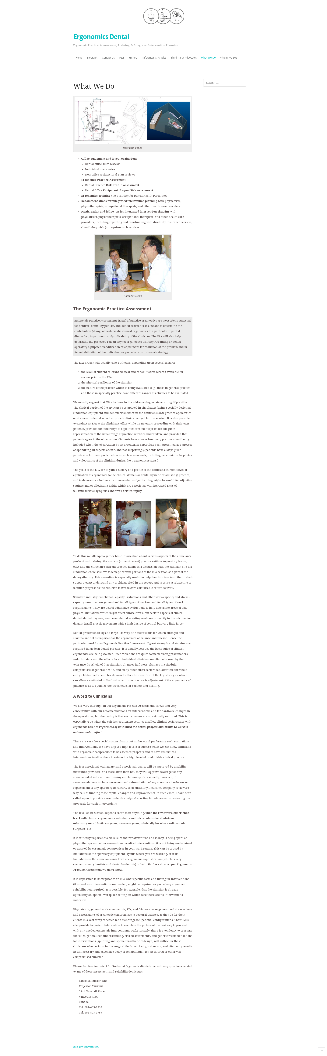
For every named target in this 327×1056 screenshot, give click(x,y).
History (133, 57)
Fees (121, 57)
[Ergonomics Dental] (163, 16)
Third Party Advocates (184, 57)
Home (79, 57)
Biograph (92, 57)
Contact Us (108, 57)
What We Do (208, 57)
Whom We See (228, 57)
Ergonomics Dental (101, 37)
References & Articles (154, 57)
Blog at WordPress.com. (86, 1047)
